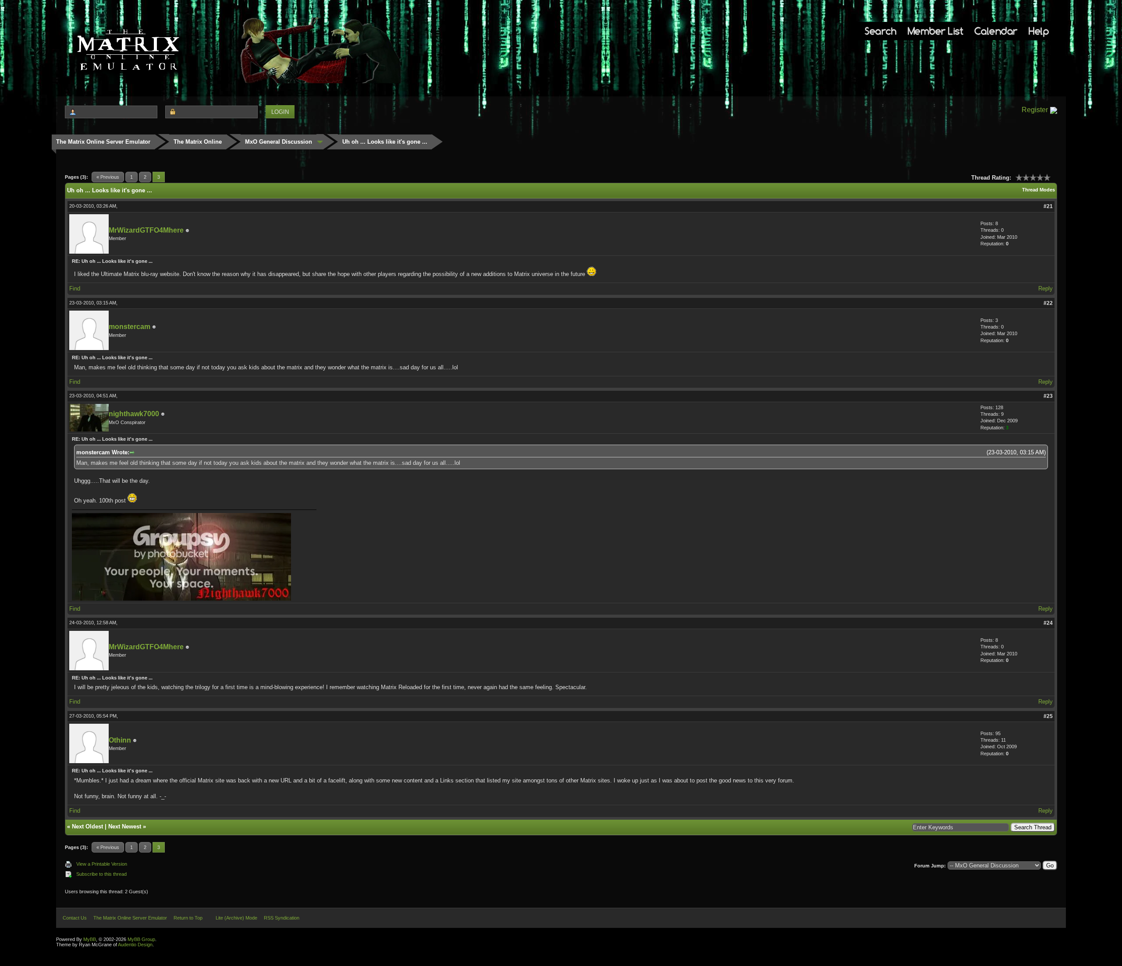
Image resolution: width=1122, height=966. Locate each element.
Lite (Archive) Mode (236, 917)
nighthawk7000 (134, 414)
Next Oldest (87, 826)
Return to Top (188, 917)
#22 (1048, 303)
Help (1039, 31)
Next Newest (124, 826)
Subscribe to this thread (101, 874)
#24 (1048, 623)
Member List (935, 31)
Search (880, 31)
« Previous (107, 177)
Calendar (996, 31)
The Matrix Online (198, 141)
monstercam (129, 326)
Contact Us (75, 917)
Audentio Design (135, 944)
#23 (1048, 396)
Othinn (120, 740)
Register (1035, 109)
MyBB (89, 939)
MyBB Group (141, 939)
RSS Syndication (281, 917)
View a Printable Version (101, 864)
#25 (1048, 716)
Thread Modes (1038, 189)
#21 (1048, 206)
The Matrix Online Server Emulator (103, 141)
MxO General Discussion (278, 141)
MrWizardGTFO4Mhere (146, 230)
